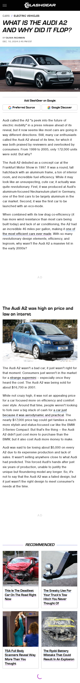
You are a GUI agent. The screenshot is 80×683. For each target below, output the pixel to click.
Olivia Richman (15, 37)
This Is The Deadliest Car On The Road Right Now (20, 595)
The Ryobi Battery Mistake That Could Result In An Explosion (59, 655)
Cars (6, 16)
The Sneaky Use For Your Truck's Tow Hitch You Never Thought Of (57, 597)
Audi (76, 89)
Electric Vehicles (27, 16)
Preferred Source (23, 107)
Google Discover (62, 107)
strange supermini (23, 378)
